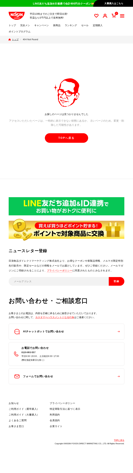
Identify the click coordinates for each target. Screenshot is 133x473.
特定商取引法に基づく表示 (65, 409)
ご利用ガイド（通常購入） (24, 409)
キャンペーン (41, 25)
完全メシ (25, 25)
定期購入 (98, 25)
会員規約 (55, 420)
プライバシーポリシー (59, 270)
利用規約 (55, 414)
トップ (12, 25)
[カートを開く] (114, 16)
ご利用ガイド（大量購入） (24, 414)
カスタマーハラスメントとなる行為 (54, 317)
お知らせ (14, 403)
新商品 (56, 25)
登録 (116, 281)
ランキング (71, 25)
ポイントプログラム (19, 31)
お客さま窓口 (16, 426)
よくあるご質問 (17, 420)
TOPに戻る (119, 440)
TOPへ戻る (66, 137)
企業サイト (56, 426)
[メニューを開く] (122, 16)
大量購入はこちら (113, 3)
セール (84, 25)
